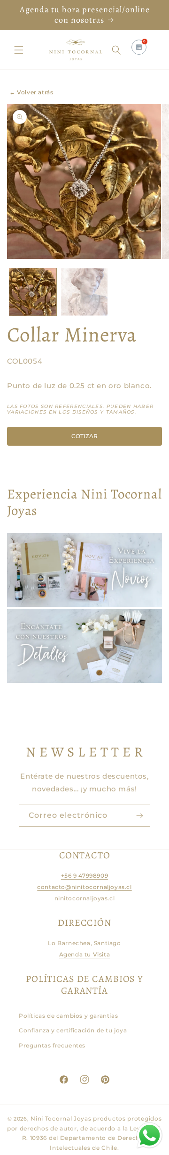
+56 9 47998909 (84, 875)
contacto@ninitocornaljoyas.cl (84, 886)
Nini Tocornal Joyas (61, 1118)
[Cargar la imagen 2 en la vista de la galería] (84, 292)
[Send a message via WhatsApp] (149, 1135)
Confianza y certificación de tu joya (73, 1030)
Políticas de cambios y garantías (68, 1015)
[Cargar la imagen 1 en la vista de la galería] (32, 292)
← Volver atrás (31, 92)
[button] (18, 50)
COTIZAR (84, 436)
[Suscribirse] (139, 816)
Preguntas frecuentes (52, 1045)
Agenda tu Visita (84, 954)
